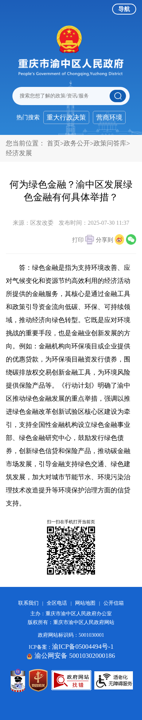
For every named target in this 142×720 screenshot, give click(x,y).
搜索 (118, 96)
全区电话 (57, 603)
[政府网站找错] (71, 680)
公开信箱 (113, 603)
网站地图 (85, 603)
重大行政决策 (66, 117)
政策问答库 (110, 143)
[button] (83, 240)
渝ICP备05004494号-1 (83, 646)
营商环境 (109, 117)
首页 (53, 143)
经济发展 (19, 153)
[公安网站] (18, 680)
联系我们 (28, 603)
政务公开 (77, 143)
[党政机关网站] (38, 680)
